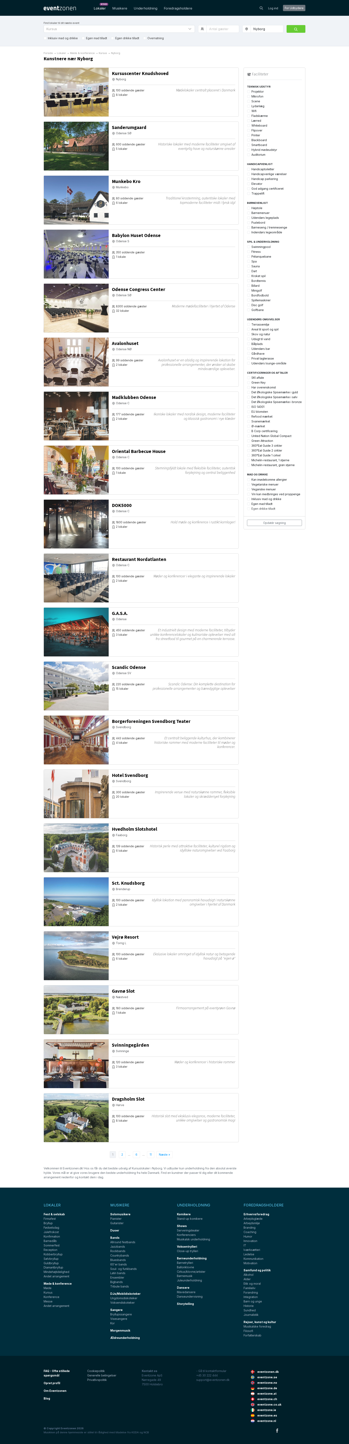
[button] (119, 29)
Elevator (256, 183)
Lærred (256, 120)
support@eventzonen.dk (213, 1380)
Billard (255, 285)
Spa (254, 261)
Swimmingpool (261, 247)
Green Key (258, 382)
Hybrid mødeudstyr (264, 149)
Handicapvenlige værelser (269, 174)
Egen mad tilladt (96, 38)
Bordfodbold (260, 295)
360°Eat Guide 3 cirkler (266, 445)
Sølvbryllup (51, 1258)
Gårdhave (258, 353)
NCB (146, 1432)
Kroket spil (258, 276)
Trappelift (257, 193)
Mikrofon (257, 96)
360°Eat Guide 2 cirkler (266, 450)
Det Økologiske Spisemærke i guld (274, 392)
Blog (47, 1398)
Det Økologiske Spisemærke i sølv (274, 397)
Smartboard (259, 145)
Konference (51, 1297)
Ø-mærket (258, 426)
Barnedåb (50, 1241)
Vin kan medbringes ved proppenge (275, 494)
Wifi (253, 111)
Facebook (277, 1430)
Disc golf (257, 305)
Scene (255, 101)
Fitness (256, 251)
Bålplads (257, 344)
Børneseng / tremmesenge (269, 227)
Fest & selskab (54, 1214)
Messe (48, 1301)
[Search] (261, 8)
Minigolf (256, 290)
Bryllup (48, 1223)
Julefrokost (51, 1232)
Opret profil (52, 1383)
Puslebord (258, 222)
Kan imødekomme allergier (269, 479)
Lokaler (100, 7)
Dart (254, 271)
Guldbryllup (51, 1263)
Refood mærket (261, 416)
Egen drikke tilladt (127, 38)
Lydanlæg (257, 106)
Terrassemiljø (260, 324)
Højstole (256, 208)
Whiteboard (259, 125)
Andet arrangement (56, 1276)
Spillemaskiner (261, 300)
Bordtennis (258, 280)
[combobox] (267, 29)
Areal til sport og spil (265, 329)
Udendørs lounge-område (268, 363)
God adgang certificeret (267, 188)
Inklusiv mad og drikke (63, 38)
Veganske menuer (263, 489)
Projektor (257, 91)
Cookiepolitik (96, 1371)
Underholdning (145, 8)
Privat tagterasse (262, 358)
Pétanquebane (261, 256)
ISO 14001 (257, 406)
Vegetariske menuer (265, 484)
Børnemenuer (260, 213)
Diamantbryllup (53, 1267)
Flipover (256, 130)
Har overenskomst (263, 387)
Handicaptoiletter (262, 169)
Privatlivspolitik (97, 1380)
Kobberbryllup (53, 1254)
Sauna (255, 266)
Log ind (273, 8)
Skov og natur (260, 334)
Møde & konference (58, 1283)
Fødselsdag (51, 1227)
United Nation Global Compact (271, 436)
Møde (48, 1288)
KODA (135, 1432)
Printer (255, 135)
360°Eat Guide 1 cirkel (266, 455)
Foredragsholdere (178, 8)
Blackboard (259, 140)
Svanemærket (260, 421)
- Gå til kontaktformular (211, 1371)
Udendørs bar (260, 348)
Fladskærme (259, 115)
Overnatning (155, 38)
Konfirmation (52, 1236)
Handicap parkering (264, 179)
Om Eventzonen (55, 1390)
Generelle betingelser (101, 1375)
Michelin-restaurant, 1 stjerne (270, 460)
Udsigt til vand (260, 339)
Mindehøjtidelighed (56, 1272)
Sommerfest (52, 1245)
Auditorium (258, 154)
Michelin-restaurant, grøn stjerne (273, 465)
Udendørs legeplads (265, 217)
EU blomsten (259, 411)
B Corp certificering (264, 431)
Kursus (48, 1292)
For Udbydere (294, 8)
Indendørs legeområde (266, 232)
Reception (50, 1249)
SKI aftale (257, 377)
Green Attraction (262, 440)
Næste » (164, 1154)
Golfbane (257, 310)
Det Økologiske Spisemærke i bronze (276, 402)
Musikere (119, 8)
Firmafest (50, 1218)
